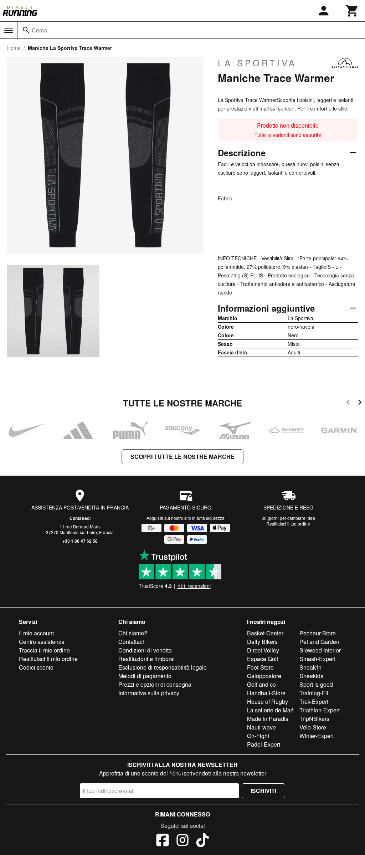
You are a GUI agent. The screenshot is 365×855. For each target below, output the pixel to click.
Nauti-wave (261, 727)
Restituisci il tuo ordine (288, 524)
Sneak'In (310, 667)
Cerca (39, 30)
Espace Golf (262, 659)
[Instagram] (182, 841)
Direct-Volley (263, 650)
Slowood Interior (320, 650)
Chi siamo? (132, 633)
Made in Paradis (267, 719)
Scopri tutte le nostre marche (182, 456)
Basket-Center (265, 633)
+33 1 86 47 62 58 (80, 541)
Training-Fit (313, 693)
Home (14, 47)
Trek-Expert (313, 701)
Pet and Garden (319, 642)
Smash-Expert (317, 659)
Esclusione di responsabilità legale (162, 667)
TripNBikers (314, 719)
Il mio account (36, 633)
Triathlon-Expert (319, 710)
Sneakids (311, 676)
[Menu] (8, 30)
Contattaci (80, 518)
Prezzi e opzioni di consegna (154, 684)
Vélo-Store (312, 727)
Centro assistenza (42, 642)
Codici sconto (36, 667)
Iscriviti (263, 791)
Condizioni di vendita (145, 650)
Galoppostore (264, 676)
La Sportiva (257, 62)
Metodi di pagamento (144, 676)
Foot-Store (260, 667)
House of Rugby (267, 701)
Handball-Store (266, 693)
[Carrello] (352, 11)
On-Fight (258, 736)
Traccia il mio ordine (44, 650)
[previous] (348, 403)
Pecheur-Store (317, 633)
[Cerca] (26, 30)
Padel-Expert (263, 744)
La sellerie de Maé (270, 710)
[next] (360, 403)
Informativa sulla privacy (148, 693)
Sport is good (316, 684)
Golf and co (261, 684)
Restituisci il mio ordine (48, 659)
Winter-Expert (316, 736)
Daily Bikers (262, 642)
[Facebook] (162, 841)
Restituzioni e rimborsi (146, 659)
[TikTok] (202, 841)
